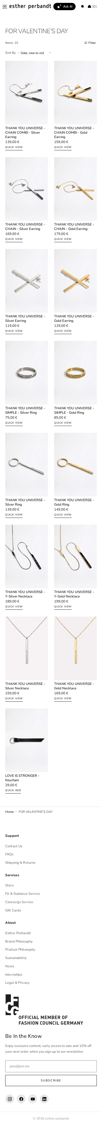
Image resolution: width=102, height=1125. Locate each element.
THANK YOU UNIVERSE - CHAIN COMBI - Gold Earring (72, 130)
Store (9, 885)
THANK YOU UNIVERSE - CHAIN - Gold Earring (72, 221)
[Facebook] (21, 1098)
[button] (4, 6)
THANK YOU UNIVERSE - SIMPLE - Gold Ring (72, 398)
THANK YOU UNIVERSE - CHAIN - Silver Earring (25, 221)
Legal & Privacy (17, 982)
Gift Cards (13, 910)
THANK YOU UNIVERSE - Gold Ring (72, 487)
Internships (13, 974)
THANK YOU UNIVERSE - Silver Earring (25, 309)
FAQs (9, 854)
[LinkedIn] (44, 1098)
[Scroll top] (90, 1117)
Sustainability (16, 958)
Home (9, 788)
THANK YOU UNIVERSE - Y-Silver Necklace (25, 576)
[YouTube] (32, 1098)
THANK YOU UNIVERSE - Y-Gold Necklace (72, 576)
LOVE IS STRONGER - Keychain (22, 754)
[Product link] (25, 105)
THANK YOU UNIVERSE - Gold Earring (72, 309)
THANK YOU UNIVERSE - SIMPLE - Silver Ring (25, 398)
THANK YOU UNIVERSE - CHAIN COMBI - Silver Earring (25, 130)
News (9, 966)
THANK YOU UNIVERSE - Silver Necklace (25, 665)
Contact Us (13, 846)
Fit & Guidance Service (22, 893)
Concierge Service (19, 902)
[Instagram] (9, 1098)
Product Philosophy (20, 949)
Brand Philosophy (19, 941)
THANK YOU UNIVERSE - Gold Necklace (72, 665)
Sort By (10, 53)
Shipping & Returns (20, 862)
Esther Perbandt (18, 933)
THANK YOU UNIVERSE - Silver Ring (25, 487)
